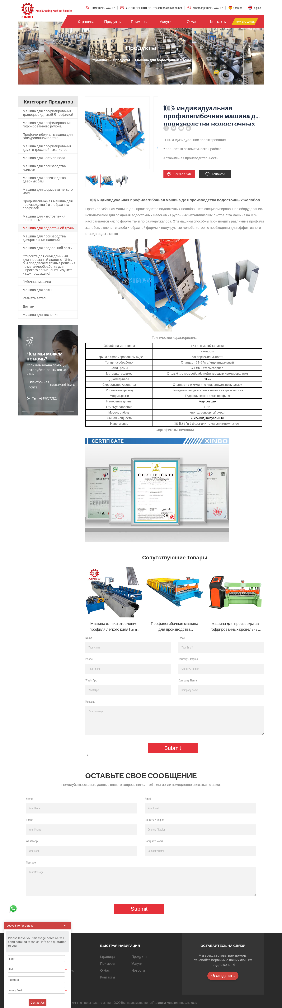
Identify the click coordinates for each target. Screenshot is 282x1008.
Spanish (237, 8)
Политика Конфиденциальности (175, 1002)
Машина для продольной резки (48, 248)
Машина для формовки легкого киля (48, 191)
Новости (138, 970)
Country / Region (188, 659)
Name (88, 638)
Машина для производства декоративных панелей (44, 238)
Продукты (112, 21)
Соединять (225, 976)
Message (90, 701)
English (256, 8)
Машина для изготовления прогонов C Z (44, 218)
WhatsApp (91, 680)
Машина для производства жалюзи (44, 168)
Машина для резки (37, 290)
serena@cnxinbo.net (62, 384)
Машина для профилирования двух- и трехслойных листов (47, 148)
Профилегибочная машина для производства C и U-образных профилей (48, 204)
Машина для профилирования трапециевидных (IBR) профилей (48, 113)
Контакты (218, 21)
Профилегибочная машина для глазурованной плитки (48, 136)
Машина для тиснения (40, 314)
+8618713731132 (48, 398)
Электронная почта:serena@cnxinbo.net (154, 8)
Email (181, 638)
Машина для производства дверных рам (44, 179)
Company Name (187, 680)
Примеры (139, 21)
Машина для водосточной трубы (48, 228)
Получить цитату (244, 21)
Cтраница (86, 21)
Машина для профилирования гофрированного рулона (47, 124)
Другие (28, 306)
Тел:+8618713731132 (103, 8)
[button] (37, 925)
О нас (192, 21)
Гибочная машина (37, 281)
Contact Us (38, 1002)
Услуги (166, 21)
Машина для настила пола (44, 158)
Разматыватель (35, 298)
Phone (89, 659)
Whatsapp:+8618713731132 (208, 8)
